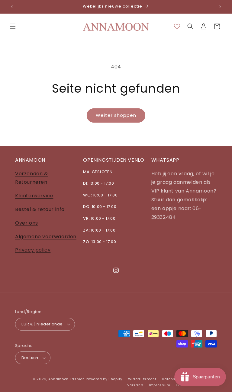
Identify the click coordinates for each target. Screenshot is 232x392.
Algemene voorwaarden (45, 236)
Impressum (159, 385)
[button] (12, 26)
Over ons (26, 222)
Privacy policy (32, 249)
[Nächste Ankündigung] (220, 6)
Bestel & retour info (40, 209)
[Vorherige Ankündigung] (11, 6)
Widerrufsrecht (142, 379)
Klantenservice (34, 195)
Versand (135, 385)
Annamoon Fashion (66, 379)
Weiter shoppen (116, 115)
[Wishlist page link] (177, 26)
